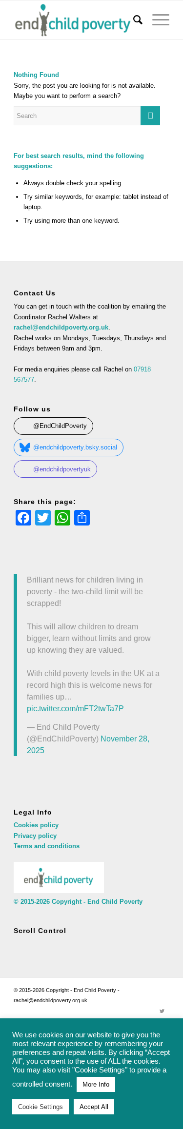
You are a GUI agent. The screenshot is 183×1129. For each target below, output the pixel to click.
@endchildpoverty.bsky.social (75, 447)
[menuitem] (132, 19)
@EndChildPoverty (60, 425)
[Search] (132, 19)
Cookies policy (36, 825)
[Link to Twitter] (162, 1011)
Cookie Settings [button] (40, 1106)
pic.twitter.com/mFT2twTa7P (75, 708)
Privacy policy (35, 835)
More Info (95, 1084)
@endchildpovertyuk (62, 469)
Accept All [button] (94, 1106)
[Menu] (155, 19)
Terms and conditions (47, 846)
